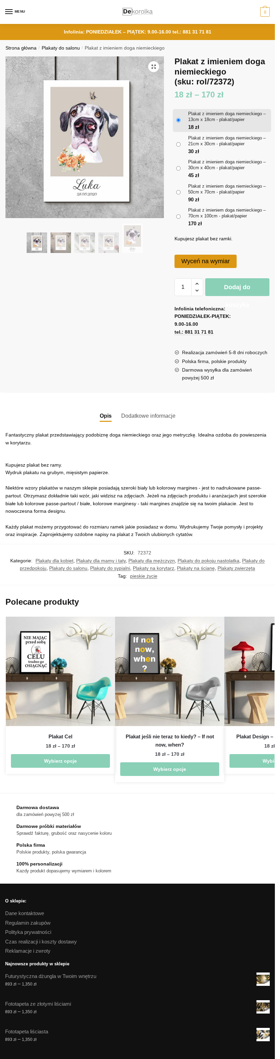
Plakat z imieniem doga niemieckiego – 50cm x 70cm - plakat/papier (227, 189)
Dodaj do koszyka (237, 290)
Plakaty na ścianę (196, 568)
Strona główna (21, 48)
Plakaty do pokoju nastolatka (208, 560)
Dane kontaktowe (24, 913)
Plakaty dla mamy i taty (101, 560)
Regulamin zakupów (28, 923)
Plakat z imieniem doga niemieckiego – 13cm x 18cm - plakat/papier (227, 116)
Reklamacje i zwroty (28, 951)
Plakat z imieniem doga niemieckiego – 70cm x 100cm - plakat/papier (227, 212)
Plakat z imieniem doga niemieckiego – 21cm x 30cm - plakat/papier (227, 140)
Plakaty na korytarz (153, 568)
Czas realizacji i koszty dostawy (41, 941)
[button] (153, 66)
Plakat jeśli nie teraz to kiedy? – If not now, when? (170, 741)
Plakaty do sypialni (110, 568)
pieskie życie (143, 576)
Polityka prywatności (28, 932)
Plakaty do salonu (61, 48)
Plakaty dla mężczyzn (151, 560)
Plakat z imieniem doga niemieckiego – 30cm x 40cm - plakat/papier (227, 164)
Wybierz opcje (60, 761)
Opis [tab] (106, 416)
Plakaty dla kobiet (54, 560)
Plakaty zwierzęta (236, 568)
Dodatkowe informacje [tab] (148, 416)
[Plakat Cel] (60, 671)
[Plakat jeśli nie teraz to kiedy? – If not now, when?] (169, 671)
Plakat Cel (60, 736)
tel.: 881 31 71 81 (191, 32)
